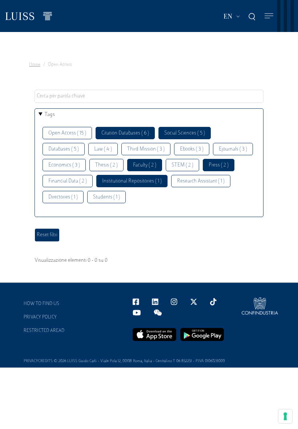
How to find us (41, 304)
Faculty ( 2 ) (144, 165)
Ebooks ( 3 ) (192, 149)
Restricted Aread (44, 331)
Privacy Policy (40, 317)
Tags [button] (50, 114)
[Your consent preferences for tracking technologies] (285, 416)
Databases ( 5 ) (63, 149)
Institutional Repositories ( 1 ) (132, 181)
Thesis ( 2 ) (106, 165)
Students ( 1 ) (106, 197)
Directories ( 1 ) (63, 197)
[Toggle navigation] (269, 16)
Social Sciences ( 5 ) (184, 133)
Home (34, 65)
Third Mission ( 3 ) (146, 149)
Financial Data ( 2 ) (67, 181)
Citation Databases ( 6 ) (125, 133)
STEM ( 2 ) (182, 165)
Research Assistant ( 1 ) (201, 181)
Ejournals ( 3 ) (233, 149)
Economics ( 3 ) (64, 165)
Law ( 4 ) (103, 149)
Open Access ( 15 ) (67, 133)
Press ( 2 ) (219, 165)
